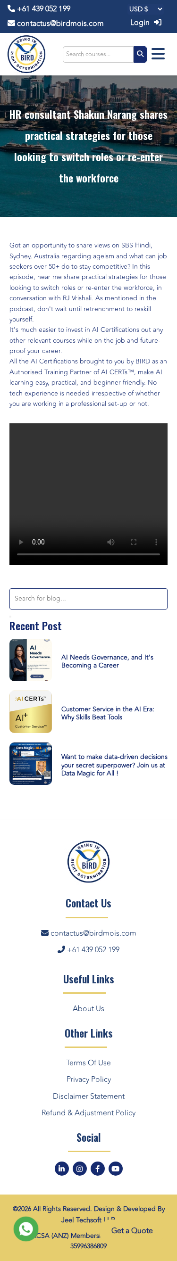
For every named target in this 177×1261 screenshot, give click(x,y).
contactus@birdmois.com (59, 23)
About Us (88, 1008)
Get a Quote (132, 1234)
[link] (136, 245)
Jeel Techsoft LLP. (88, 1220)
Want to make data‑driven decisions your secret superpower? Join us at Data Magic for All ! (114, 765)
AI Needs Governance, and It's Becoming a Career (107, 661)
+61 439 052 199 (42, 9)
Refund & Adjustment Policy (88, 1113)
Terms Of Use (88, 1063)
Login (141, 22)
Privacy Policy (89, 1079)
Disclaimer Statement (89, 1096)
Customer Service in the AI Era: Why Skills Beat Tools (107, 713)
